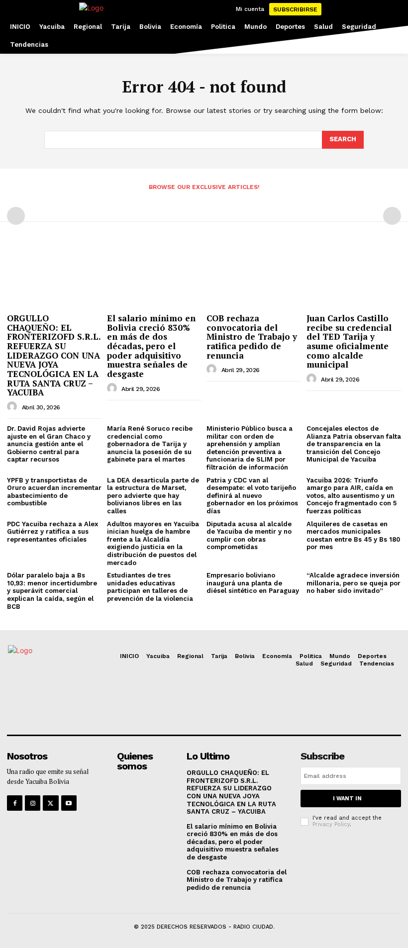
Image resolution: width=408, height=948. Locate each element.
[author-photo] (13, 406)
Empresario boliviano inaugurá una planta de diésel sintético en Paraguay (252, 582)
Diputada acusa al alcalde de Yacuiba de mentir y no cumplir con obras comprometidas (249, 535)
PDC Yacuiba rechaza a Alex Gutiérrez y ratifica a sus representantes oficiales (52, 531)
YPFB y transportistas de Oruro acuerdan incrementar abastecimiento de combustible (54, 491)
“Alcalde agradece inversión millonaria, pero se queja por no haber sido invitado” (353, 582)
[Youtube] (69, 803)
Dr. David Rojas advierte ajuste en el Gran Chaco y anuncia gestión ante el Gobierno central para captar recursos (49, 444)
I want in (347, 798)
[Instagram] (32, 803)
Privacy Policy (331, 824)
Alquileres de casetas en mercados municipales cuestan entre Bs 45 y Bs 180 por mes (353, 535)
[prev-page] (16, 216)
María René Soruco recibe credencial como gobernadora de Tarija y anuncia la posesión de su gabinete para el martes (150, 444)
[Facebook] (14, 803)
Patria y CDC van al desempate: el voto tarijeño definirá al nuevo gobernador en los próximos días (252, 495)
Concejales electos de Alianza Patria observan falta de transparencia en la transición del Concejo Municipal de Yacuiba (353, 444)
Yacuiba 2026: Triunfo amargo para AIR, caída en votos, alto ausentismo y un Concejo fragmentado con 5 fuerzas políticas (351, 495)
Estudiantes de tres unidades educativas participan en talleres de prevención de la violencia (150, 586)
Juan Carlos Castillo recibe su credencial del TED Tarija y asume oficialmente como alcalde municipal (349, 341)
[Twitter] (50, 803)
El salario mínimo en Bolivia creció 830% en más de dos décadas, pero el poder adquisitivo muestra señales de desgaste (151, 345)
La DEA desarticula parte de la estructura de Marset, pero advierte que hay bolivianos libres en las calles (153, 495)
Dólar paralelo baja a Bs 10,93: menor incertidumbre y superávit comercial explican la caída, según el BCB (52, 590)
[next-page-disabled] (392, 216)
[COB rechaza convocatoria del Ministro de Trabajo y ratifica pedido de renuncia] (254, 275)
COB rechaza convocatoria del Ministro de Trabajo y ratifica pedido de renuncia (251, 336)
